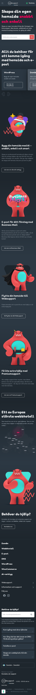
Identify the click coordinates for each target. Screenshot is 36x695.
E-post (5, 554)
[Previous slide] (3, 94)
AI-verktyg (7, 574)
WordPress (7, 564)
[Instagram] (8, 595)
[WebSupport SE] (13, 3)
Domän (5, 544)
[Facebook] (4, 595)
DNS (4, 559)
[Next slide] (8, 94)
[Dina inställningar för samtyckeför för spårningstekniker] (3, 691)
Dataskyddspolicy (19, 689)
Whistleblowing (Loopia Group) (19, 691)
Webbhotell (8, 549)
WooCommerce (9, 569)
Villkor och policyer (7, 689)
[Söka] (32, 37)
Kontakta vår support (9, 674)
